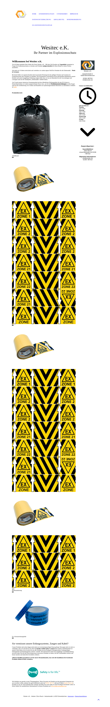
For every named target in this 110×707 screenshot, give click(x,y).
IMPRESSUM (74, 14)
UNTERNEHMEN (62, 14)
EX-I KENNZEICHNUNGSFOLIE (42, 25)
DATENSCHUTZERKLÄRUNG (41, 19)
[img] (21, 14)
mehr (15, 87)
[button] (98, 699)
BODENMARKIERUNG (74, 19)
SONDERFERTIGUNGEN (46, 14)
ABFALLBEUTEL (59, 19)
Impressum (71, 696)
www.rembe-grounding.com (58, 686)
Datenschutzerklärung (81, 696)
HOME (34, 14)
